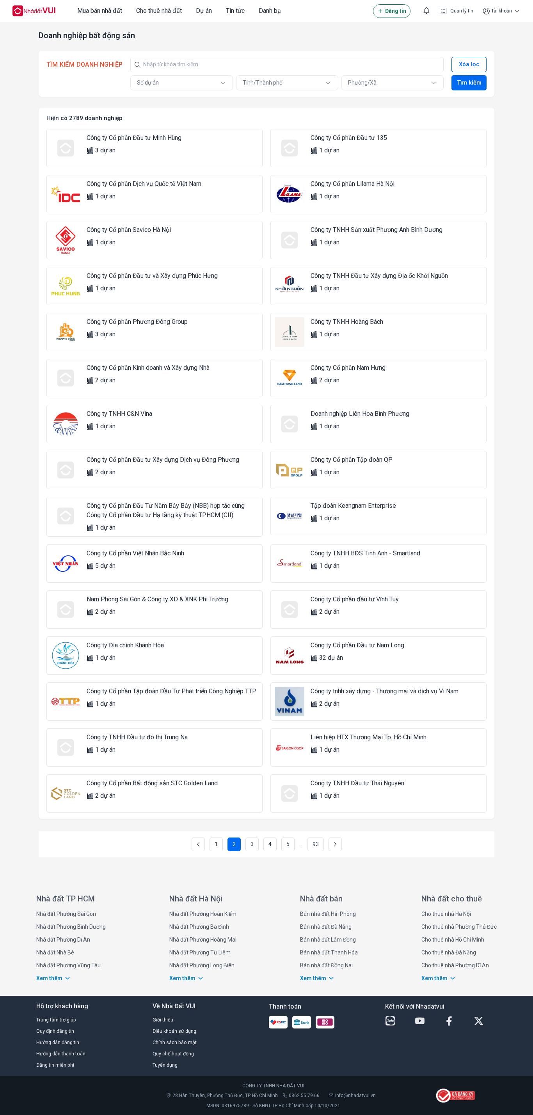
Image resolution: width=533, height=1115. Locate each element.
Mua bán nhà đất (99, 10)
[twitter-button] (485, 1021)
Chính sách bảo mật (175, 1042)
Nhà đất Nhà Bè (55, 952)
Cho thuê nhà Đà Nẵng (448, 952)
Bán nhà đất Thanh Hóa (329, 952)
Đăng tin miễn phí (55, 1065)
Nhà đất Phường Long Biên (202, 965)
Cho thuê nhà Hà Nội (446, 914)
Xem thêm (49, 978)
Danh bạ (270, 10)
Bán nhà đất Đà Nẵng (326, 927)
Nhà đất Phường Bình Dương (71, 927)
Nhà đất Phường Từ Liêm (200, 952)
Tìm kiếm (469, 82)
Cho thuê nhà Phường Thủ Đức (459, 927)
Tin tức (235, 10)
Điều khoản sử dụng (174, 1031)
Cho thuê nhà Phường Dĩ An (455, 965)
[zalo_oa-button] (397, 1021)
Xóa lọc (469, 64)
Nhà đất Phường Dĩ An (63, 940)
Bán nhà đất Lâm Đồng (328, 940)
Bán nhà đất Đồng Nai (326, 965)
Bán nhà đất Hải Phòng (328, 914)
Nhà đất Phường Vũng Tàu (68, 965)
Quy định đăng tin (55, 1031)
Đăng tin (395, 11)
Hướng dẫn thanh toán (60, 1054)
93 (316, 844)
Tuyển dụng (165, 1065)
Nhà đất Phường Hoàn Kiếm (202, 914)
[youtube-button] (426, 1021)
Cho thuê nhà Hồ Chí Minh (452, 940)
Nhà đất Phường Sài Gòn (66, 914)
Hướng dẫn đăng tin (57, 1042)
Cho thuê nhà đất (159, 10)
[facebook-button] (455, 1021)
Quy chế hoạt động (173, 1054)
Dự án (204, 10)
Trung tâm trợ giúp (56, 1020)
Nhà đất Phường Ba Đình (199, 927)
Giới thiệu (163, 1020)
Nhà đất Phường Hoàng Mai (202, 940)
